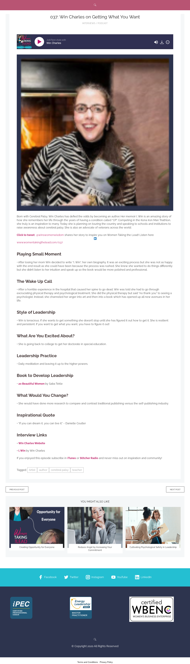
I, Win (21, 450)
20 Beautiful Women (31, 383)
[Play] (40, 41)
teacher (77, 469)
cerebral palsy (60, 469)
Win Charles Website (31, 443)
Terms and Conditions (87, 662)
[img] (167, 42)
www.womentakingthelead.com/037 (40, 242)
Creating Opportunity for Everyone (36, 547)
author (43, 469)
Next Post (175, 489)
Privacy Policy (106, 662)
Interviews (88, 23)
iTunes (71, 458)
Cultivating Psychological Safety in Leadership (153, 547)
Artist (32, 469)
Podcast (103, 23)
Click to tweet (26, 234)
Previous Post (17, 489)
